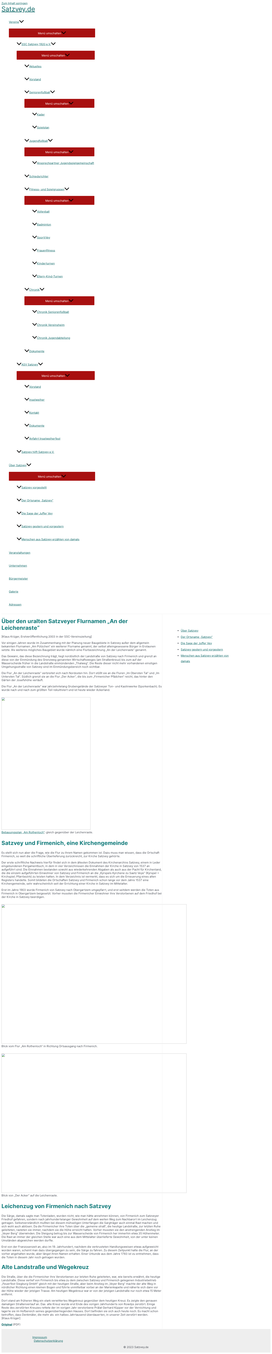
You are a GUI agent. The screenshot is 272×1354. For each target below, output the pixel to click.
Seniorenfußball (39, 92)
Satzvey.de (18, 9)
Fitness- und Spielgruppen (46, 189)
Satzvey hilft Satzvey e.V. (37, 452)
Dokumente (36, 351)
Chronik (34, 289)
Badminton (44, 224)
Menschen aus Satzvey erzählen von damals (50, 539)
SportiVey (43, 237)
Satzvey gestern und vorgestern (42, 526)
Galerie (13, 591)
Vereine (14, 22)
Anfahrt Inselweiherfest (44, 438)
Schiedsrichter (38, 176)
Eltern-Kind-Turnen (50, 276)
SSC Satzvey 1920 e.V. (36, 44)
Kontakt (34, 412)
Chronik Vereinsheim (51, 325)
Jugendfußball (38, 141)
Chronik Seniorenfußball (53, 312)
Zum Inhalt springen (14, 3)
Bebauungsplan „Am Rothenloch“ (23, 832)
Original (6, 1324)
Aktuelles (35, 66)
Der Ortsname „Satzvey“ (37, 500)
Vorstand (35, 79)
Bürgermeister (18, 578)
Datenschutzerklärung (48, 1341)
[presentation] (21, 22)
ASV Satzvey (29, 364)
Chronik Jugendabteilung (53, 338)
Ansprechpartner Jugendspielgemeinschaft (65, 163)
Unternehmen (18, 565)
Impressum (39, 1337)
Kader (41, 114)
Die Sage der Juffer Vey (37, 513)
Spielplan (43, 127)
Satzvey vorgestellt (34, 487)
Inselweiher (37, 399)
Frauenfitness (46, 250)
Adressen (15, 604)
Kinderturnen (46, 263)
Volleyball (43, 211)
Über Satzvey (17, 465)
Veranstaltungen (19, 552)
